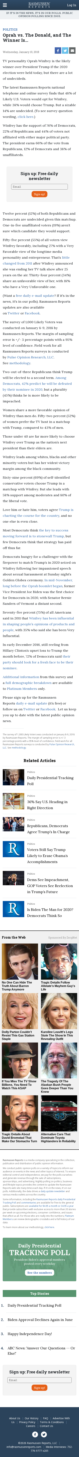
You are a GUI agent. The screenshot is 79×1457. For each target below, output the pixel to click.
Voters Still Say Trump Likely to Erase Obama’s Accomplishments (47, 855)
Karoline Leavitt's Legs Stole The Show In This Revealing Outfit (57, 1035)
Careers (30, 1426)
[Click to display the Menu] (5, 5)
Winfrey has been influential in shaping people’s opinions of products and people (39, 624)
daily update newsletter (53, 1191)
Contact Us (46, 1426)
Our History (31, 1418)
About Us (14, 1418)
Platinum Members (22, 689)
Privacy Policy (27, 1422)
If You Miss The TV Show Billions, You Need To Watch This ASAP (19, 1085)
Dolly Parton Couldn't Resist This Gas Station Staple (18, 1035)
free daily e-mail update (35, 295)
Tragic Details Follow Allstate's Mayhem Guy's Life (58, 986)
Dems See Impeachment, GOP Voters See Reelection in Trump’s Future (50, 886)
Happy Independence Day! (30, 1334)
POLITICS (10, 29)
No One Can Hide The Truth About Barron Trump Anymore (17, 986)
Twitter (13, 313)
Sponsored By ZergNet (62, 937)
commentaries (28, 1202)
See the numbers (39, 1272)
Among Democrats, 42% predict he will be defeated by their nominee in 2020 (37, 384)
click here (25, 117)
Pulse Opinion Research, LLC (30, 357)
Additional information (21, 677)
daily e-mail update (31, 703)
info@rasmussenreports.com (24, 1447)
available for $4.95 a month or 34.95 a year (51, 1206)
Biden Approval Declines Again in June (40, 1319)
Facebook (32, 313)
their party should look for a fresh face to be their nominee (38, 662)
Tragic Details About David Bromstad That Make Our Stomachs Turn (19, 1138)
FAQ (45, 1418)
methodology (19, 363)
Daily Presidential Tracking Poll (34, 1305)
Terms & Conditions (52, 1422)
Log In (71, 5)
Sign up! (39, 194)
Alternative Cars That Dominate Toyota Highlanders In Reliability (58, 1138)
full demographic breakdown (28, 683)
